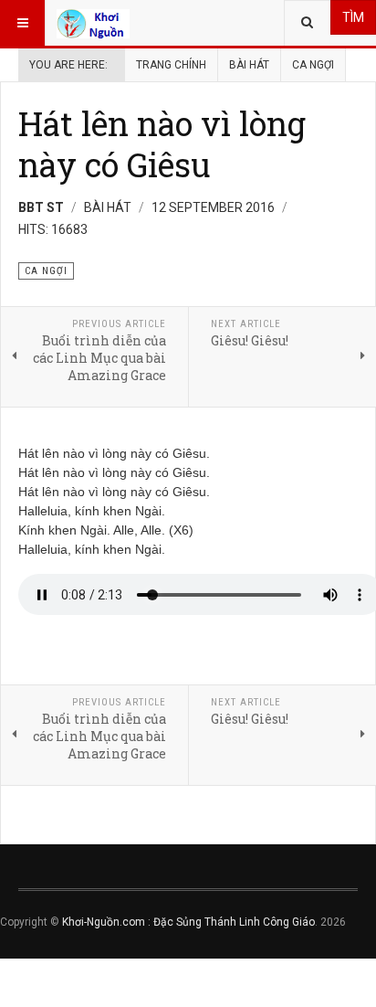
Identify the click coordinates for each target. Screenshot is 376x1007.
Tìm (353, 17)
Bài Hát (249, 64)
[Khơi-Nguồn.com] (93, 23)
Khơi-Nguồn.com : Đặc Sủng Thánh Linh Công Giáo (188, 922)
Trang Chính (171, 64)
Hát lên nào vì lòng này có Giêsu (162, 143)
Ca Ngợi (313, 64)
